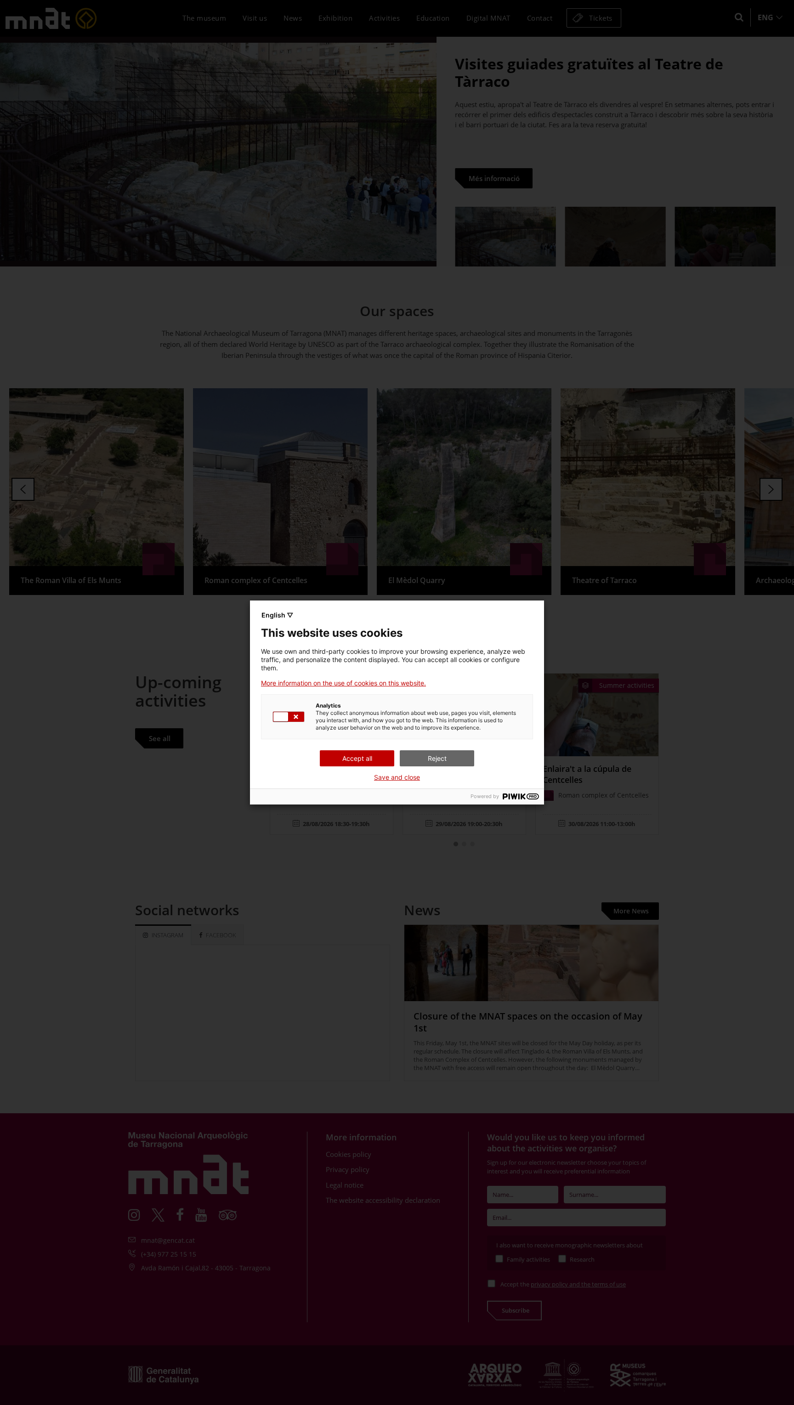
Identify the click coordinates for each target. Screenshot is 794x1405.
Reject (437, 758)
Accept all (357, 758)
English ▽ (277, 615)
